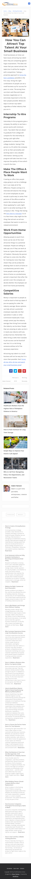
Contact (22, 868)
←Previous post (10, 514)
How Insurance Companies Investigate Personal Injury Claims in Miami (15, 805)
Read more (8, 551)
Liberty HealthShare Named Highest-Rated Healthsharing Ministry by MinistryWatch (14, 690)
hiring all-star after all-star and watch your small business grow (15, 362)
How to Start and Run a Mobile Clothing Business (14, 837)
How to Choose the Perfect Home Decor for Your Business (15, 725)
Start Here (16, 868)
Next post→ (21, 514)
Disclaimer (9, 868)
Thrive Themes (15, 874)
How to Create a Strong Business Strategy (15, 527)
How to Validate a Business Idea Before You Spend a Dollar (15, 663)
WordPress (15, 876)
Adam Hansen (6, 381)
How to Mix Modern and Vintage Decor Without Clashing (15, 606)
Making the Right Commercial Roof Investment (14, 587)
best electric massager (14, 214)
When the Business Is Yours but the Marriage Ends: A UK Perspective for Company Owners (15, 753)
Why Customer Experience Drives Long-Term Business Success (15, 632)
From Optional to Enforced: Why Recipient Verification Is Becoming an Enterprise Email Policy (15, 557)
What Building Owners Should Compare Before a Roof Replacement (14, 783)
